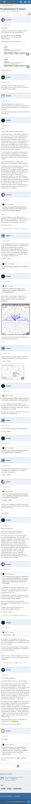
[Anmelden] (25, 2)
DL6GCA (16, 228)
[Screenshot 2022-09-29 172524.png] (12, 371)
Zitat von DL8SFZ (9, 744)
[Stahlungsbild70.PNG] (15, 319)
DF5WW (7, 779)
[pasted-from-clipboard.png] (15, 50)
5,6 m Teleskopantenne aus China (14, 777)
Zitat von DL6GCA (9, 632)
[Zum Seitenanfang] (28, 801)
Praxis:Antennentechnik (10, 780)
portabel (3, 788)
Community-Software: (15, 801)
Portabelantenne (17, 788)
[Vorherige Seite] (13, 766)
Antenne (9, 788)
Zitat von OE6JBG (9, 264)
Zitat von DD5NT (9, 204)
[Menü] (29, 2)
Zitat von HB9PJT (9, 286)
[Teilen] (29, 14)
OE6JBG (16, 662)
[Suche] (21, 2)
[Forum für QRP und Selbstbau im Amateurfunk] (2, 2)
